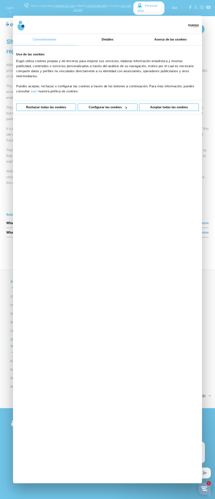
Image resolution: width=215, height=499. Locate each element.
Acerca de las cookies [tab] (170, 39)
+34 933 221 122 (64, 6)
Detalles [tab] (108, 39)
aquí (34, 91)
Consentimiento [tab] (44, 39)
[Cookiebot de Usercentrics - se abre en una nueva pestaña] (180, 25)
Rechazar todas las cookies (46, 107)
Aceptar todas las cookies (169, 107)
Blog (174, 7)
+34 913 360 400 (96, 6)
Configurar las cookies (105, 107)
